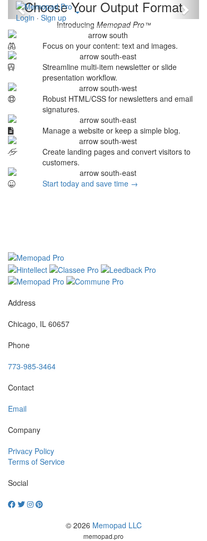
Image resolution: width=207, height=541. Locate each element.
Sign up (53, 17)
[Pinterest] (39, 504)
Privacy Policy (31, 451)
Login (25, 17)
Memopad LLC (117, 525)
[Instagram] (30, 504)
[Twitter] (21, 504)
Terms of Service (36, 461)
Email (17, 408)
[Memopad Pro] (44, 6)
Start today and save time (90, 183)
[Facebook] (11, 504)
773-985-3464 (32, 366)
